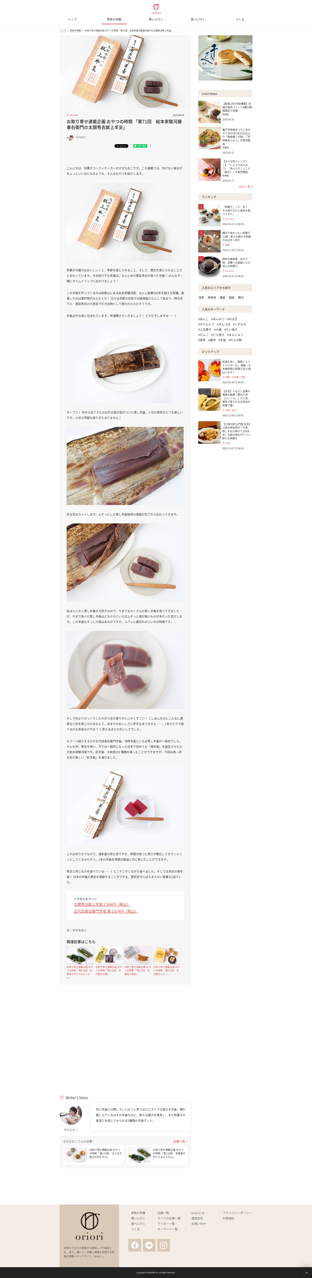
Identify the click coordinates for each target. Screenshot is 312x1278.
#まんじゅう (235, 334)
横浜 (228, 245)
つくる (239, 19)
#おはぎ (232, 319)
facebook (134, 1245)
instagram (163, 1245)
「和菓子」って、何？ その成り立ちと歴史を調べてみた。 (236, 210)
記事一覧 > (180, 1141)
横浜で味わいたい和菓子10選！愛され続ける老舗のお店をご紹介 (236, 236)
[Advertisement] (125, 1044)
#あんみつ (217, 319)
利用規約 (228, 1218)
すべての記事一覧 (169, 1218)
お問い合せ (198, 1223)
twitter (149, 1245)
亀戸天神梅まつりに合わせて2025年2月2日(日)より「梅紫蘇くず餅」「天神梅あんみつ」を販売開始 (236, 136)
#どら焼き (217, 334)
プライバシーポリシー (237, 1213)
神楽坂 (211, 297)
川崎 (228, 443)
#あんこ (203, 319)
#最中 (212, 340)
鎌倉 (222, 297)
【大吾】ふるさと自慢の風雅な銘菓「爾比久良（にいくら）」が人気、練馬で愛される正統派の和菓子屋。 (236, 398)
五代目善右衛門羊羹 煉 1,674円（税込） (106, 911)
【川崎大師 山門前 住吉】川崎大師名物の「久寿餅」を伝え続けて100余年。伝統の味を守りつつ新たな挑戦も (236, 431)
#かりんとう (206, 324)
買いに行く (156, 19)
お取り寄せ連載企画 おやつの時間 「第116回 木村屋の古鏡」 (109, 970)
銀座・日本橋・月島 (235, 377)
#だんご (203, 334)
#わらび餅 (235, 340)
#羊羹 (222, 340)
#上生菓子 (204, 329)
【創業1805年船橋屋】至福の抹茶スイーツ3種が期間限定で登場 (237, 107)
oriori (156, 9)
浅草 (201, 297)
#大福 (218, 329)
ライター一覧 (166, 1223)
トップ (72, 19)
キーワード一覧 (167, 1229)
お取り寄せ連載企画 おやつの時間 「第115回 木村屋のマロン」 (166, 970)
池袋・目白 (231, 410)
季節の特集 (114, 19)
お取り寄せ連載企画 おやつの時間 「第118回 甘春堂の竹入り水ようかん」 (80, 972)
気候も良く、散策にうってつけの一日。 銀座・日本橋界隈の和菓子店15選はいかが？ (236, 367)
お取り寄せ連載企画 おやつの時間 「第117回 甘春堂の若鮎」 (137, 970)
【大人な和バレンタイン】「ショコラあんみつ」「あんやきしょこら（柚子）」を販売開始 (236, 166)
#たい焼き (230, 329)
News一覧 (244, 186)
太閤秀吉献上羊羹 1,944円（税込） (102, 904)
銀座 (232, 297)
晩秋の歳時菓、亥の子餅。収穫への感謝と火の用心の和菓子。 (236, 262)
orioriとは (197, 1213)
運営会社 (197, 1218)
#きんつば (223, 324)
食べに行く (198, 19)
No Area (74, 115)
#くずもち (239, 324)
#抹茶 (202, 340)
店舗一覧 (163, 1213)
